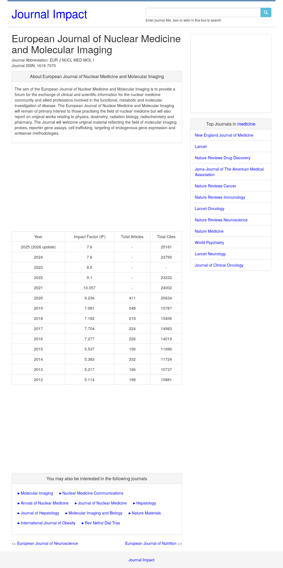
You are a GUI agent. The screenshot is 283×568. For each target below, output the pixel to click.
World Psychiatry (209, 242)
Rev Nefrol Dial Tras (102, 522)
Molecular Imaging (37, 493)
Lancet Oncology (209, 208)
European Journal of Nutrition (151, 543)
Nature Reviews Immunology (220, 197)
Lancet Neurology (210, 253)
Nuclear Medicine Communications (92, 493)
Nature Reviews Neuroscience (221, 219)
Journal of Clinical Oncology (219, 265)
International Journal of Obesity (48, 522)
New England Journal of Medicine (224, 135)
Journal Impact (49, 13)
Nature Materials (146, 513)
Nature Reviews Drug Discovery (222, 157)
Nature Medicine (209, 231)
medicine (246, 124)
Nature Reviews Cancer (215, 186)
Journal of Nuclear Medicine (102, 503)
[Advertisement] (97, 187)
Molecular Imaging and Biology (95, 513)
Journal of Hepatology (40, 513)
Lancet (201, 146)
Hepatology (146, 503)
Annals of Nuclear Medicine (45, 503)
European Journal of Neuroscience (47, 543)
